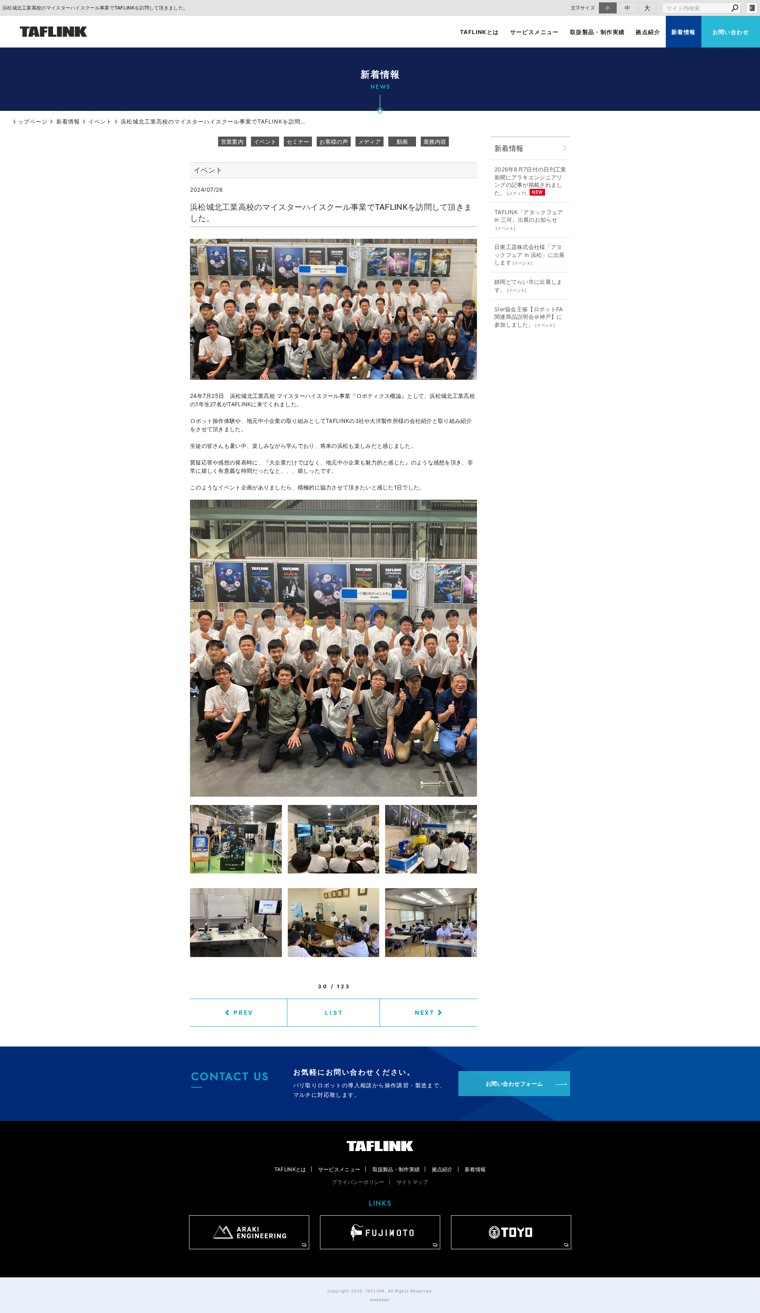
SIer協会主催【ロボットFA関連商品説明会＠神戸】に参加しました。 (528, 317)
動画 (402, 141)
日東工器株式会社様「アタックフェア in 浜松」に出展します (529, 255)
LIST (334, 1012)
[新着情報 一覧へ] (565, 148)
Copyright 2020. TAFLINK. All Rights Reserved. (380, 1290)
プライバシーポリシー (358, 1182)
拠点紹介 (648, 32)
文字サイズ (583, 8)
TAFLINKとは (479, 32)
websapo (380, 1299)
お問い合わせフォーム (514, 1083)
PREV (243, 1012)
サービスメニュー (534, 32)
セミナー (298, 141)
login (752, 7)
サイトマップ (412, 1182)
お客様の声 (333, 141)
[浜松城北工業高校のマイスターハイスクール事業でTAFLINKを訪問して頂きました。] (333, 309)
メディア (369, 141)
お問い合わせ (730, 32)
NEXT (425, 1012)
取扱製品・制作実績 (597, 32)
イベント (265, 141)
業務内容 (435, 141)
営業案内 (232, 141)
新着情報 (683, 32)
